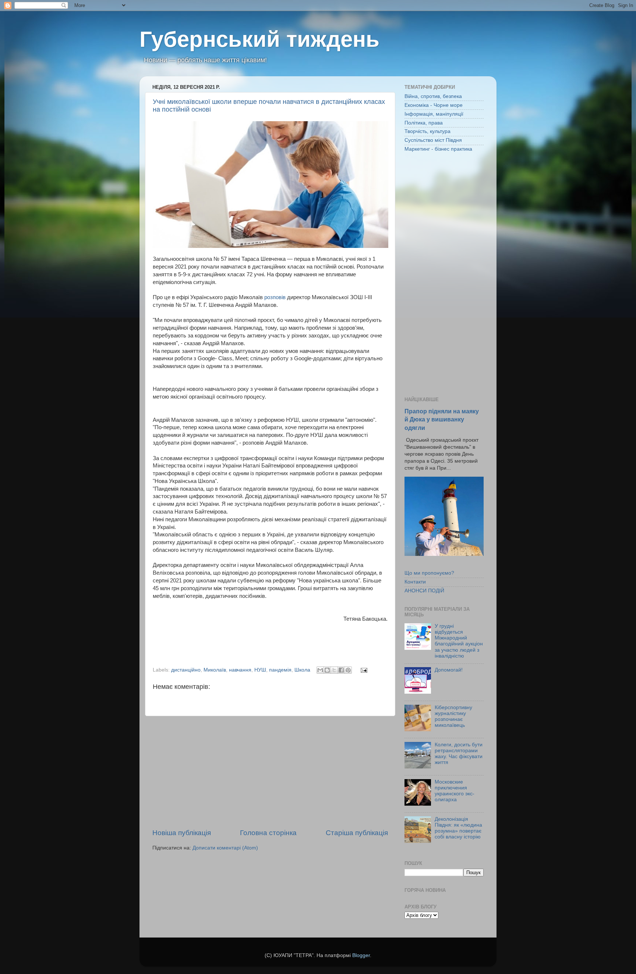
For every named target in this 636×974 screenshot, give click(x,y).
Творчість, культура (427, 131)
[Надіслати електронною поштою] (320, 670)
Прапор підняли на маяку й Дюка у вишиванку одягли (441, 419)
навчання (240, 670)
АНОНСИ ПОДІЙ (424, 590)
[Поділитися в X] (334, 670)
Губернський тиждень (259, 39)
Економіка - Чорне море (433, 105)
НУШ (260, 670)
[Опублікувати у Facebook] (341, 670)
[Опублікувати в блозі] (327, 670)
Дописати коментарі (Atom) (225, 848)
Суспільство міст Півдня (433, 140)
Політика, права (423, 123)
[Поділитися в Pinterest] (348, 670)
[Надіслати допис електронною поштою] (362, 670)
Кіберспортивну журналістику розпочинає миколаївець (453, 716)
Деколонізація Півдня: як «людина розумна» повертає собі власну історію (458, 828)
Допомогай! (449, 670)
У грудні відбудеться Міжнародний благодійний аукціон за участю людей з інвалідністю (459, 641)
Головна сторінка (268, 833)
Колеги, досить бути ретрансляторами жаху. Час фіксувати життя (459, 753)
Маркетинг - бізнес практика (438, 149)
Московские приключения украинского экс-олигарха (454, 791)
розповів (275, 297)
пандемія (280, 670)
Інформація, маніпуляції (433, 114)
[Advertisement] (270, 772)
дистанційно (186, 670)
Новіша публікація (181, 833)
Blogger (361, 955)
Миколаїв (215, 670)
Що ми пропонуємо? (429, 573)
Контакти (415, 582)
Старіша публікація (357, 833)
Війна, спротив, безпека (433, 96)
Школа (302, 670)
